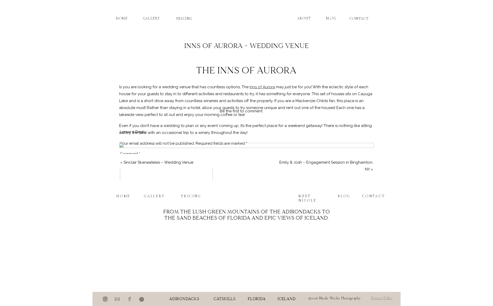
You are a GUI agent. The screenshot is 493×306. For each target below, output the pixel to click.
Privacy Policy (382, 298)
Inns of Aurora (262, 87)
